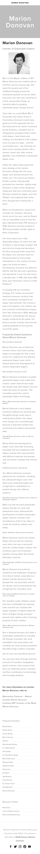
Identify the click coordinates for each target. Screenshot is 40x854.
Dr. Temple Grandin (9, 748)
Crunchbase (29, 833)
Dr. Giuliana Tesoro (9, 783)
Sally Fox (5, 741)
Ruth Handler (7, 751)
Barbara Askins (8, 730)
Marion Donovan (8, 737)
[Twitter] (15, 846)
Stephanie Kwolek (8, 766)
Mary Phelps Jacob (9, 758)
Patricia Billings (8, 734)
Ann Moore (6, 773)
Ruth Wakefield (8, 787)
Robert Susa (7, 807)
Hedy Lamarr (7, 769)
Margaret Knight (8, 762)
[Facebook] (10, 846)
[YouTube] (29, 846)
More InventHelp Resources (11, 815)
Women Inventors (20, 3)
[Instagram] (20, 846)
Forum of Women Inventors (11, 811)
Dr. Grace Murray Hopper (10, 755)
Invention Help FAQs (14, 833)
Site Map (9, 837)
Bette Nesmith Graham (10, 744)
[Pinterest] (24, 846)
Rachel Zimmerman (9, 791)
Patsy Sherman (7, 780)
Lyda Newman (7, 776)
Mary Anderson (7, 726)
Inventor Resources (28, 829)
